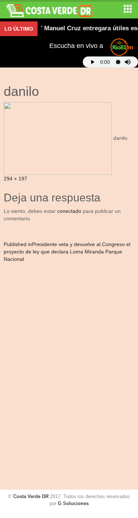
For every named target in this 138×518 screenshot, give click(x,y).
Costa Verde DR (31, 496)
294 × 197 (15, 179)
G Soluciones (73, 503)
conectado (69, 211)
